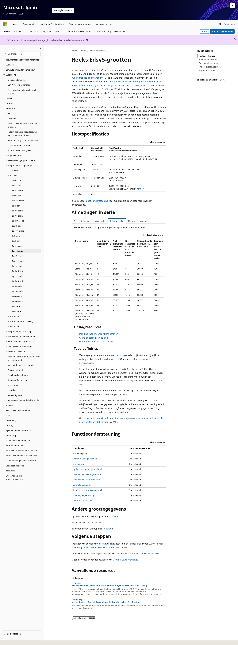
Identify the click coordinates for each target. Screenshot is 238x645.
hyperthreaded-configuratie (86, 77)
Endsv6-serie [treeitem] (18, 271)
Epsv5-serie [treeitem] (17, 276)
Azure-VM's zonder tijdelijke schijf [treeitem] (23, 400)
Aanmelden (229, 24)
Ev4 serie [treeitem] (16, 306)
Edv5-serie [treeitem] (17, 246)
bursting (120, 355)
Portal (204, 31)
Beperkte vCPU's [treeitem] (15, 390)
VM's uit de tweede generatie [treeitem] (21, 365)
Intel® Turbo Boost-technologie (125, 81)
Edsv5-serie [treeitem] (17, 251)
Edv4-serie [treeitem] (17, 286)
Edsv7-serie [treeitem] (17, 190)
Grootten (114, 516)
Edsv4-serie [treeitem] (17, 291)
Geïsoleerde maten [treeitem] (16, 370)
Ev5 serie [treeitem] (16, 236)
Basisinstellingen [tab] (82, 221)
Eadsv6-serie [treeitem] (18, 231)
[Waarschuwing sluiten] (232, 5)
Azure (83, 50)
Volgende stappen (207, 70)
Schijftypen (107, 528)
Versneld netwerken (82, 485)
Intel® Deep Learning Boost (132, 85)
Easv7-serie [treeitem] (17, 195)
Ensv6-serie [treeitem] (17, 266)
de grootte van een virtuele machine (96, 547)
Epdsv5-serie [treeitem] (18, 281)
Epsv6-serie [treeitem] (17, 215)
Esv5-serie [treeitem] (16, 241)
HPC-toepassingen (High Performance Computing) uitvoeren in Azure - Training (109, 585)
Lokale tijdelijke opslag (83, 495)
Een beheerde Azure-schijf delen (96, 341)
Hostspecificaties (207, 56)
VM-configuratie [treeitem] (15, 395)
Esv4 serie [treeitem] (16, 311)
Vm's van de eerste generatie (86, 479)
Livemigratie (78, 464)
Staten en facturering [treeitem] (18, 380)
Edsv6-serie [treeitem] (17, 210)
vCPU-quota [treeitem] (13, 385)
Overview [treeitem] (10, 64)
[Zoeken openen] (220, 24)
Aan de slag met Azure (222, 31)
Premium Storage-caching (85, 458)
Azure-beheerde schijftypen (93, 337)
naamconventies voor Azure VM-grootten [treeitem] (22, 125)
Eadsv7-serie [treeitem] (18, 200)
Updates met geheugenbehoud (87, 469)
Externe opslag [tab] (117, 221)
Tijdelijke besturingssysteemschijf (88, 490)
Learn (74, 50)
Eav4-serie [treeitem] (17, 296)
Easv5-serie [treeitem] (17, 256)
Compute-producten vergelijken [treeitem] (20, 70)
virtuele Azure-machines (125, 559)
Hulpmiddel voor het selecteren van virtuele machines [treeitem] (22, 134)
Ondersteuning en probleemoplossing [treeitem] (14, 477)
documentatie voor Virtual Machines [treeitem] (22, 59)
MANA (140, 188)
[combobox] (22, 54)
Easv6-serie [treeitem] (17, 226)
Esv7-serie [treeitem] (16, 185)
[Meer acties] (164, 51)
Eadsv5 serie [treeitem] (18, 261)
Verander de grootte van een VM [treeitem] (23, 140)
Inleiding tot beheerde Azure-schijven (98, 333)
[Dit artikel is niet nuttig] (224, 79)
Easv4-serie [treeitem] (17, 301)
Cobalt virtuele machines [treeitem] (19, 145)
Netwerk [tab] (132, 221)
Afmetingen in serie (208, 59)
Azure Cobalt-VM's (149, 553)
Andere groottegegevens (210, 66)
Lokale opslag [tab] (100, 221)
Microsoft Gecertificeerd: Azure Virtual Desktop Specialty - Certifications (106, 602)
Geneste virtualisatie (82, 500)
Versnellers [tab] (145, 221)
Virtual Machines (97, 50)
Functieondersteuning (96, 200)
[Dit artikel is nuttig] (221, 79)
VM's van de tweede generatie (87, 474)
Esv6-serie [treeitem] (16, 205)
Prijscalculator (95, 522)
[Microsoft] (5, 24)
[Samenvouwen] (40, 48)
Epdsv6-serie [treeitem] (18, 220)
